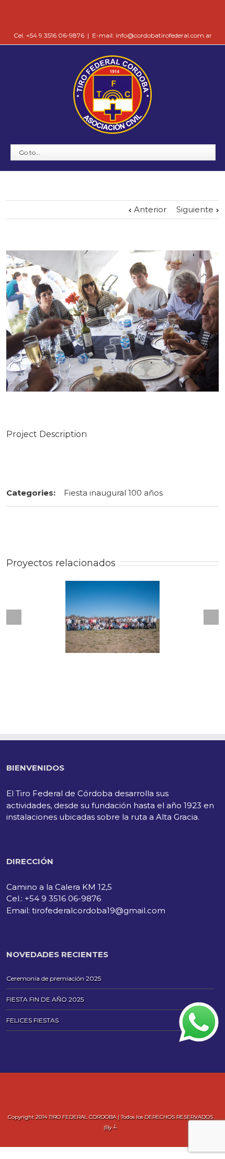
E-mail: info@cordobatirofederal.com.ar (152, 35)
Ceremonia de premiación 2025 (53, 978)
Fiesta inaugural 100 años (113, 493)
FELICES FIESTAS (32, 1020)
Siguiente (194, 209)
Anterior (150, 209)
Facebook (112, 15)
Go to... (29, 152)
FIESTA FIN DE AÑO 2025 (45, 999)
